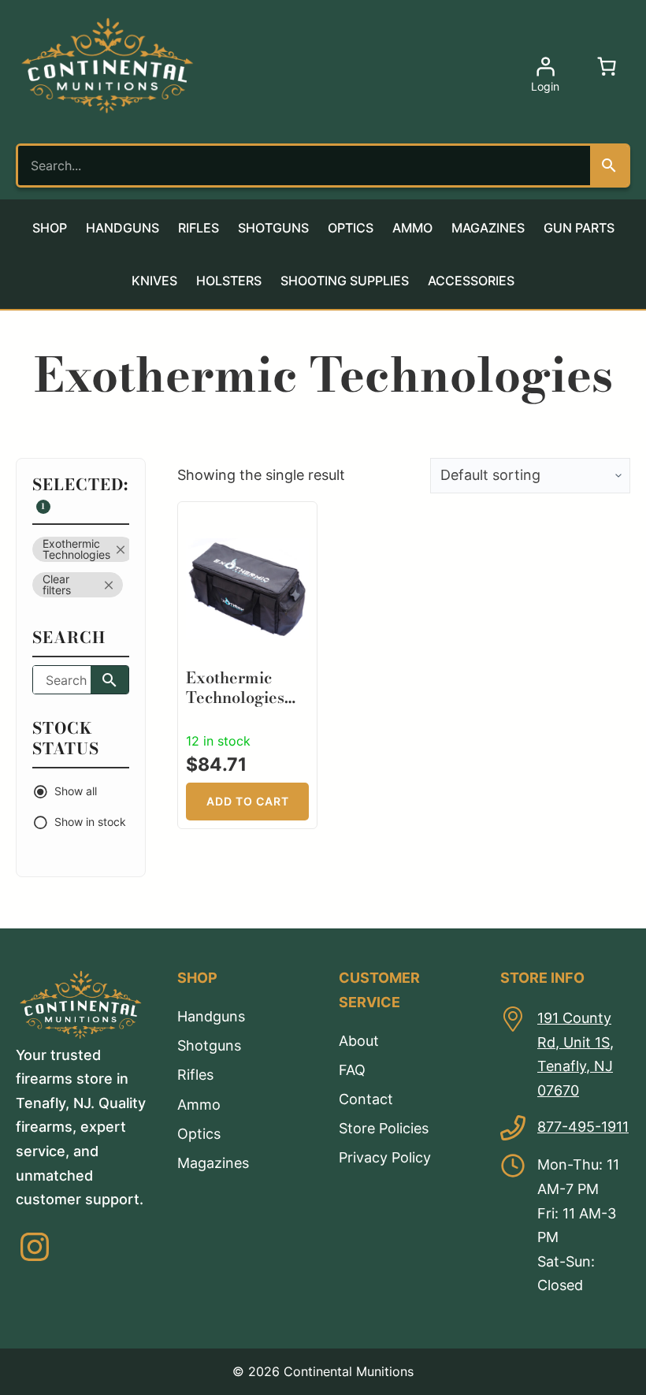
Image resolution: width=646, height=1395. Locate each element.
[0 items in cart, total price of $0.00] (606, 66)
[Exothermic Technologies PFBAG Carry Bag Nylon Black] (247, 521)
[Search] (609, 165)
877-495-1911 (583, 1126)
